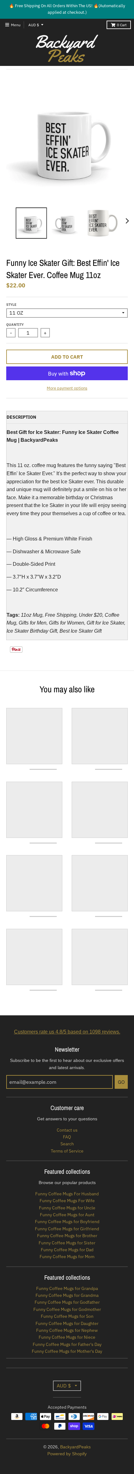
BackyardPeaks (75, 1446)
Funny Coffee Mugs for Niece (67, 1337)
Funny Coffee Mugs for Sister (67, 1243)
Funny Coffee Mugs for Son (67, 1316)
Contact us (67, 1130)
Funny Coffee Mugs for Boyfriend (67, 1221)
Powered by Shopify (67, 1453)
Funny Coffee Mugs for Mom (67, 1256)
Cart (122, 24)
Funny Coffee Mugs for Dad (67, 1249)
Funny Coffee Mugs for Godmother (67, 1309)
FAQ (67, 1137)
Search (67, 1144)
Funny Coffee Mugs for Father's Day (67, 1344)
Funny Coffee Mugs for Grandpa (67, 1288)
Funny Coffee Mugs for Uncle (67, 1208)
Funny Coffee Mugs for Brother (67, 1235)
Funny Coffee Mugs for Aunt (67, 1215)
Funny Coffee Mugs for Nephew (67, 1330)
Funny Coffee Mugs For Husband (67, 1194)
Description (21, 417)
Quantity (15, 324)
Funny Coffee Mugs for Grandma (67, 1295)
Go (121, 1082)
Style (11, 304)
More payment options (67, 388)
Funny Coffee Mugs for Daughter (67, 1323)
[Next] (127, 221)
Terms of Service (67, 1151)
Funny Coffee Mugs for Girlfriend (67, 1229)
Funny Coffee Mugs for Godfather (67, 1302)
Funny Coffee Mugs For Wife (67, 1200)
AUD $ (33, 24)
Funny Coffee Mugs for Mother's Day (67, 1351)
